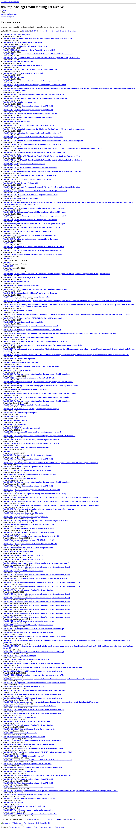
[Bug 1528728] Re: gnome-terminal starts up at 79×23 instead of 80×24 (28, 528)
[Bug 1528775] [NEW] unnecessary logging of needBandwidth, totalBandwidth (31, 490)
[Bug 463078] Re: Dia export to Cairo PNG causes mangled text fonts (28, 548)
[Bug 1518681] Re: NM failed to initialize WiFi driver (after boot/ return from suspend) (34, 636)
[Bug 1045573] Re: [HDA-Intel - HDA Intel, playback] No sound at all (28, 231)
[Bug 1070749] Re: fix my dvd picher (16, 34)
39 (35, 31)
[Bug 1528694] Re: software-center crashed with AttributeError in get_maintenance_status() (36, 605)
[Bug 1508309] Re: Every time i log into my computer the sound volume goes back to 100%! (36, 521)
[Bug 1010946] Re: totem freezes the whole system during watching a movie (30, 114)
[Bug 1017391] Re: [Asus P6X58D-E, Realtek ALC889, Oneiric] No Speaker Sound (33, 137)
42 (43, 31)
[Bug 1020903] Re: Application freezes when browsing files (24, 164)
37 (29, 31)
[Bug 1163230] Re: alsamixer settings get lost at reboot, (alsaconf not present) (30, 326)
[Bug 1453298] (8, 258)
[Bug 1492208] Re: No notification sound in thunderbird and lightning (28, 524)
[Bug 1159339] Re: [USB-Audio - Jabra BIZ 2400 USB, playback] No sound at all (32, 318)
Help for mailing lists (43, 823)
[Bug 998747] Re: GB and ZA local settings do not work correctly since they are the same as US (37, 38)
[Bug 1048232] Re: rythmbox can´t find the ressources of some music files (29, 235)
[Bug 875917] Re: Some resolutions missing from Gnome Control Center (29, 378)
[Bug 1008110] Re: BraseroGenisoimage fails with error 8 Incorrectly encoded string (33, 94)
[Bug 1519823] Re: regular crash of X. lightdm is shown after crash (27, 467)
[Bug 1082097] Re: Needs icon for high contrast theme (22, 42)
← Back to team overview (10, 2)
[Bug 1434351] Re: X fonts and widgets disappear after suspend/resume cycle (31, 409)
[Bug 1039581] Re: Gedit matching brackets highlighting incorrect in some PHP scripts (34, 212)
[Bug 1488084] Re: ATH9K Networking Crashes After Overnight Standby (30, 814)
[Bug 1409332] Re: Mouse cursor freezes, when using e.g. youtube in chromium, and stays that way (39, 509)
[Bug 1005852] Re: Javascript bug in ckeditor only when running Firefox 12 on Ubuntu (34, 85)
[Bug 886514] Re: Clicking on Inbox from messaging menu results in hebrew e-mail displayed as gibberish (41, 386)
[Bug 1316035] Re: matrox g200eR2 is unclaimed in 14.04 (23, 686)
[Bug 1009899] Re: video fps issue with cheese (19, 102)
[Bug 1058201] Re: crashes (12, 243)
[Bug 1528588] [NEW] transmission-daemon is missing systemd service (28, 787)
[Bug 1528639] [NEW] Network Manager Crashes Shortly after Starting (29, 729)
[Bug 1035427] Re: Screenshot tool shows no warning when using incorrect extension (33, 208)
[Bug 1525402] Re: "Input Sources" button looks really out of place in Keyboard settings (35, 578)
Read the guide (29, 823)
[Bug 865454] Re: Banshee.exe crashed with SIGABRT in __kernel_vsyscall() (31, 366)
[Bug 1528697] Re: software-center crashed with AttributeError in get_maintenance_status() (36, 594)
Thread (4, 10)
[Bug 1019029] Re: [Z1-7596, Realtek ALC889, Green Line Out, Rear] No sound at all (34, 152)
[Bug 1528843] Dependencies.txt (14, 424)
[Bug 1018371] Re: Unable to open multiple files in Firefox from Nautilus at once (32, 144)
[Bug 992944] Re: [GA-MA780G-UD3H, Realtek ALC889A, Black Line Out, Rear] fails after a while (39, 393)
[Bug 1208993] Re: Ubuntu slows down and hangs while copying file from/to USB (32, 767)
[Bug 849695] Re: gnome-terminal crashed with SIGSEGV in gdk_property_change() (34, 224)
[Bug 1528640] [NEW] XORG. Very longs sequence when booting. (27, 721)
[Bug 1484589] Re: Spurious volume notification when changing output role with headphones (36, 374)
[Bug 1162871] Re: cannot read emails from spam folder (23, 322)
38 (32, 31)
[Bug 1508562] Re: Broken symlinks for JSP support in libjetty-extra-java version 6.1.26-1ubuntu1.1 (39, 436)
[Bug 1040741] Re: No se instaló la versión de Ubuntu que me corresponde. (30, 220)
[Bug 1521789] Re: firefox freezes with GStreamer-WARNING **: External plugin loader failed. (37, 752)
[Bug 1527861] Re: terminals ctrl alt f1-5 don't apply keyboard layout (28, 625)
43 (46, 31)
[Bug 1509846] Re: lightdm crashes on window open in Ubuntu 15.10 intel (29, 706)
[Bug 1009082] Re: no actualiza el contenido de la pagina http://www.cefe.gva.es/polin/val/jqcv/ (37, 98)
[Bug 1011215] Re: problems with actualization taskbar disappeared (27, 117)
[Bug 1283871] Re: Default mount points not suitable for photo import (28, 621)
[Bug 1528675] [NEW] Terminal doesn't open (19, 656)
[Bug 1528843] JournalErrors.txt (15, 420)
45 (52, 31)
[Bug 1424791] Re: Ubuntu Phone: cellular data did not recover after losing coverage (33, 748)
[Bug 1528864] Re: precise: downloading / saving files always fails (26, 297)
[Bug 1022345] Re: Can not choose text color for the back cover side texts (29, 175)
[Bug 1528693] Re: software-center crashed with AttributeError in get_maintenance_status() (36, 602)
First (73, 31)
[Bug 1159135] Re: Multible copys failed (17, 310)
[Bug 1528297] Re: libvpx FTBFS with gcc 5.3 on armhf (23, 555)
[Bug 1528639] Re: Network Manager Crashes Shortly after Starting (28, 590)
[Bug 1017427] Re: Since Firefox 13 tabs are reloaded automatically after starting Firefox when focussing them (43, 141)
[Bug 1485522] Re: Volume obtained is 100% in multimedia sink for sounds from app (33, 694)
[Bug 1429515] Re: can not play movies (17, 370)
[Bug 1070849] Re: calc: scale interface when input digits (23, 73)
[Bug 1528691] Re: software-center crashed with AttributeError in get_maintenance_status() (36, 613)
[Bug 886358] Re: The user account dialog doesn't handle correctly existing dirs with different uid (38, 382)
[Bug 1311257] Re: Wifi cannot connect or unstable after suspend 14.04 (28, 810)
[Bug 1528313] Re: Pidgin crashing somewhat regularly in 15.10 (26, 659)
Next (62, 31)
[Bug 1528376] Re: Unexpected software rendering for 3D (24, 806)
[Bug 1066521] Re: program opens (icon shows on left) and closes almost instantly (32, 254)
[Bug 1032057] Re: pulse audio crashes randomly (20, 198)
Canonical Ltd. (15, 827)
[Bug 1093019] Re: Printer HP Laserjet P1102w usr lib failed (25, 278)
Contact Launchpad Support (43, 827)
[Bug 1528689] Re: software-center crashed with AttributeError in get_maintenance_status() (36, 617)
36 (26, 31)
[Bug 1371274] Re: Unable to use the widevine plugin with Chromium (28, 455)
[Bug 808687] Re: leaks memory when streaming (20, 362)
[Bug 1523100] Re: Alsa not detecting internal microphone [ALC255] (28, 106)
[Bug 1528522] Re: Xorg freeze (14, 802)
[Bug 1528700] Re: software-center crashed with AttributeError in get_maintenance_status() (36, 575)
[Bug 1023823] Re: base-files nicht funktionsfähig (20, 183)
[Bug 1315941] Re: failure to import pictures (19, 359)
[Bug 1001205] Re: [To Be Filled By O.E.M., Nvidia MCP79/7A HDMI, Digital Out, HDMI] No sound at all (41, 58)
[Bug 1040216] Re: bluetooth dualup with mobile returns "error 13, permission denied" (34, 216)
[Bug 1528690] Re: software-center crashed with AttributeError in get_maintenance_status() (36, 609)
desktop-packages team (9, 14)
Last (57, 31)
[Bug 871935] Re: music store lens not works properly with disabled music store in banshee (36, 341)
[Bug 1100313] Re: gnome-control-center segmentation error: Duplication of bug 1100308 (35, 289)
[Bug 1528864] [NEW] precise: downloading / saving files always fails (28, 337)
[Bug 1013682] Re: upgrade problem (16, 121)
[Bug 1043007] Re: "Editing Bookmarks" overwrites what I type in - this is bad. (32, 227)
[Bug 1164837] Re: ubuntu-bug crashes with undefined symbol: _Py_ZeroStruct (32, 330)
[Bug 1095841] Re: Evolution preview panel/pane (21, 285)
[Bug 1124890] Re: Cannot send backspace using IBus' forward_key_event (30, 474)
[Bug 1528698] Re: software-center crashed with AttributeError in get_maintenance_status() (36, 598)
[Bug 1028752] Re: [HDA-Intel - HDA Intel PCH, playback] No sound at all (30, 195)
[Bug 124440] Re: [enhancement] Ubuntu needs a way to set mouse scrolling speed (32, 671)
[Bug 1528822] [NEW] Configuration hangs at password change (26, 447)
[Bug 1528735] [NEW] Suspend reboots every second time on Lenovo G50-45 (31, 536)
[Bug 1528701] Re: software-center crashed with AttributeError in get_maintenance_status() (36, 567)
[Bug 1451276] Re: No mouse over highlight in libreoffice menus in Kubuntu (30, 798)
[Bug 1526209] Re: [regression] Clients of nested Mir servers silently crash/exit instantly (34, 683)
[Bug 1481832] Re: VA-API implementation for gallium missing (26, 405)
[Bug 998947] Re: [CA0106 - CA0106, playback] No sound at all (26, 46)
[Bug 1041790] (8, 451)
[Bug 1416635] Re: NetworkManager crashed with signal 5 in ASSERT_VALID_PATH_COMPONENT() (41, 582)
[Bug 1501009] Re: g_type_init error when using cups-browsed (25, 517)
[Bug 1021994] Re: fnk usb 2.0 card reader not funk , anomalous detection (30, 168)
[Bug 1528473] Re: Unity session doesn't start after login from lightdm (28, 794)
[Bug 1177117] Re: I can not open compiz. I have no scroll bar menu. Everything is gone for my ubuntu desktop (43, 345)
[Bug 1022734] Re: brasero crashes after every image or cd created (27, 179)
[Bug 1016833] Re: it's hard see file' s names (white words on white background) (32, 133)
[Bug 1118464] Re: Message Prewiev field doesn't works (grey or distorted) (30, 293)
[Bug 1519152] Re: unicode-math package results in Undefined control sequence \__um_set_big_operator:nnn (42, 667)
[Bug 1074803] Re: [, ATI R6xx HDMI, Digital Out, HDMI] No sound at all (30, 69)
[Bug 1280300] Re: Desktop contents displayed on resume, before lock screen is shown (34, 690)
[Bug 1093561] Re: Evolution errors (16, 281)
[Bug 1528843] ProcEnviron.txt (14, 416)
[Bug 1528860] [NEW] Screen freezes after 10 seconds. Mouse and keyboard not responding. (36, 397)
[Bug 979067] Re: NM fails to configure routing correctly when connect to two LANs (33, 675)
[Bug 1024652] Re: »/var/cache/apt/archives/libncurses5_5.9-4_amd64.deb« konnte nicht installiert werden (41, 187)
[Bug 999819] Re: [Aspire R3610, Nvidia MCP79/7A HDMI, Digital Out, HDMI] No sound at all (37, 54)
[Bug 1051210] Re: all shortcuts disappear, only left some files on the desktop (30, 239)
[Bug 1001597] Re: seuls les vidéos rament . (18, 61)
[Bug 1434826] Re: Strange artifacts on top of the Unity (23, 513)
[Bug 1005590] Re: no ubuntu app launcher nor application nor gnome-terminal (32, 81)
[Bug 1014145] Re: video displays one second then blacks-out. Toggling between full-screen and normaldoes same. (44, 129)
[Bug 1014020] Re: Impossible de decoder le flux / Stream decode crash (28, 125)
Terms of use (27, 827)
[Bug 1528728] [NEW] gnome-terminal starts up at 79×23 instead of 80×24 (30, 544)
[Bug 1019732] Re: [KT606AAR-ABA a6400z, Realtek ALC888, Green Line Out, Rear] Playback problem (41, 156)
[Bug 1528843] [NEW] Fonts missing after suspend (21, 428)
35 (23, 31)
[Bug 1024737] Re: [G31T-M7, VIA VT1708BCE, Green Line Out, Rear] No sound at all (35, 191)
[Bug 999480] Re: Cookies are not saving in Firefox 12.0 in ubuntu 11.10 (29, 50)
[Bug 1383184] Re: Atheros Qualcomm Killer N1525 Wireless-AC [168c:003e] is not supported (37, 775)
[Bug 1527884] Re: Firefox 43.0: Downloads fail (20, 478)
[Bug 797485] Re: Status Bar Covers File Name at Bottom (24, 737)
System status (59, 827)
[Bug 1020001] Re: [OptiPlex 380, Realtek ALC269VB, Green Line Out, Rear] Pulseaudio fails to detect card (42, 160)
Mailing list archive (7, 16)
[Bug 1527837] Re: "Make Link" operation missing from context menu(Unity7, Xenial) (34, 494)
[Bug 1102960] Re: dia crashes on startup (18, 551)
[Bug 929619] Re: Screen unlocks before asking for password (25, 389)
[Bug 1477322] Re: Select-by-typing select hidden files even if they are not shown (32, 740)
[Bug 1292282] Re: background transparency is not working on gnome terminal (32, 432)
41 (40, 31)
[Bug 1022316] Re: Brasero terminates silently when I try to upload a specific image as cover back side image (42, 171)
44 (49, 31)
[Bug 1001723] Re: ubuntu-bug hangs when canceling (22, 65)
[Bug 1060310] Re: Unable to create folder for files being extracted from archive (32, 251)
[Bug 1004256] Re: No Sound (13, 77)
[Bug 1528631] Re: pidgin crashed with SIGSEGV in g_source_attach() (28, 744)
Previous (68, 31)
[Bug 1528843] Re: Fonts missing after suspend (20, 413)
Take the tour (17, 823)
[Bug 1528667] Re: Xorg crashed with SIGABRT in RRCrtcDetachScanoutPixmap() (33, 629)
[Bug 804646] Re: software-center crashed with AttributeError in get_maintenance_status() (36, 563)
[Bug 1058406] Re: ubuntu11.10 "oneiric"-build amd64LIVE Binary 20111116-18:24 (33, 247)
